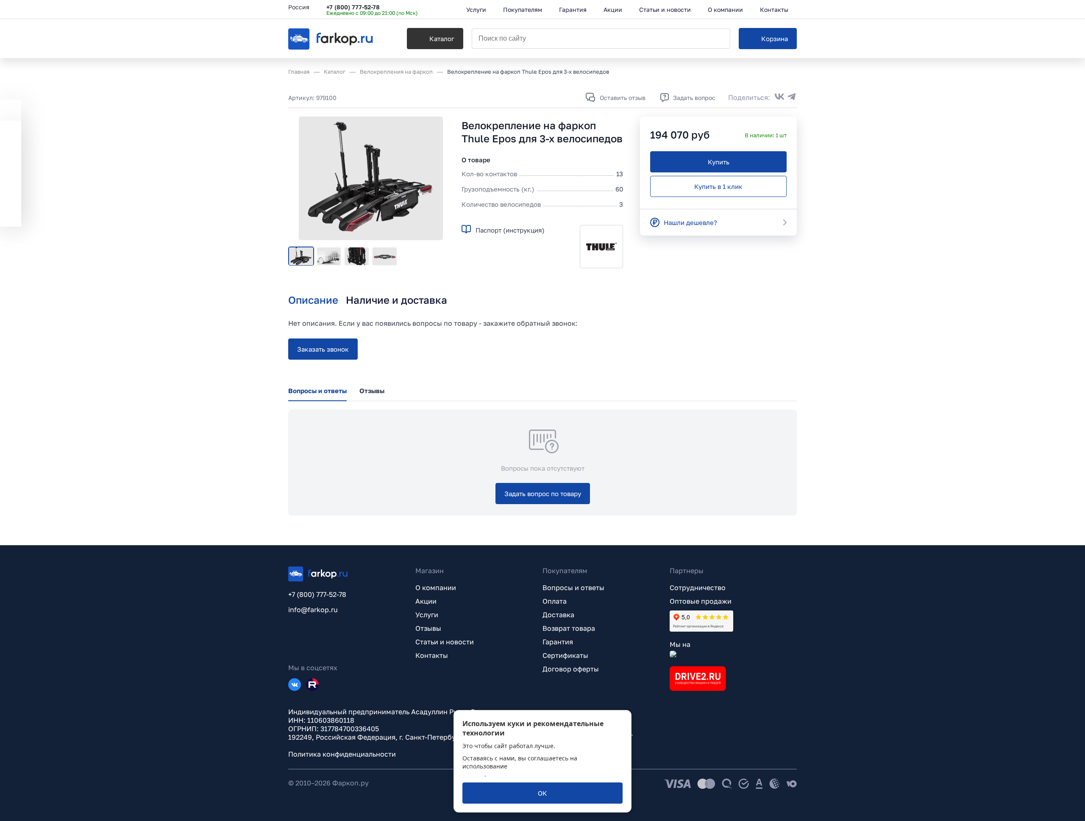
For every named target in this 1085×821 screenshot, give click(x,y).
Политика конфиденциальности (342, 754)
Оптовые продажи (701, 601)
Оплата (554, 601)
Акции (426, 601)
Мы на (680, 644)
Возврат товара (568, 628)
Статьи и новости (444, 642)
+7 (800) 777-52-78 (353, 7)
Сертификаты (565, 655)
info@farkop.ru (313, 609)
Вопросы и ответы (573, 587)
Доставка (558, 614)
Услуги (426, 614)
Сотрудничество (698, 587)
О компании (435, 587)
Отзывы (428, 628)
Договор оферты (570, 669)
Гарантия (557, 642)
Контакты (431, 655)
